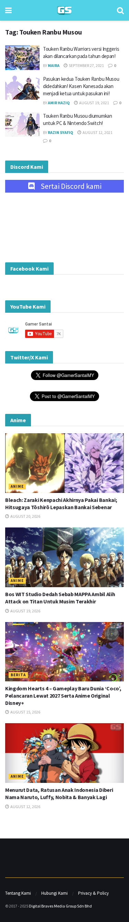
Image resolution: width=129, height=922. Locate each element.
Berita (18, 674)
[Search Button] (120, 10)
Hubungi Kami (54, 893)
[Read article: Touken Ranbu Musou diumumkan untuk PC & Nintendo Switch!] (22, 124)
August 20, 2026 (25, 516)
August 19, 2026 (25, 610)
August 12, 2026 (25, 806)
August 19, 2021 (93, 102)
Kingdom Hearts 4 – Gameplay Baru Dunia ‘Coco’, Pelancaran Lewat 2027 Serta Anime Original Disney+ (63, 695)
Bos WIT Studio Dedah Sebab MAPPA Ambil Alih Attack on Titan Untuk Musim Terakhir (60, 598)
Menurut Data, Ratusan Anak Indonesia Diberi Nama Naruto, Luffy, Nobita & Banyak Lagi (59, 793)
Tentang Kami (18, 893)
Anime (17, 486)
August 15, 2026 (25, 712)
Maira (54, 65)
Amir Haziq (59, 102)
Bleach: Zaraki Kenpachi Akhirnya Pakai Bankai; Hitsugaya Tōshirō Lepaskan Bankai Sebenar (61, 503)
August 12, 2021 (97, 132)
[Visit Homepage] (64, 10)
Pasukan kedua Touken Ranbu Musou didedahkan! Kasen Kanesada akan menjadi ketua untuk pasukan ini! (81, 86)
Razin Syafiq (60, 132)
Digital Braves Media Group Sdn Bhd (60, 906)
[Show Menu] (8, 10)
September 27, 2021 (86, 65)
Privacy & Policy (93, 893)
